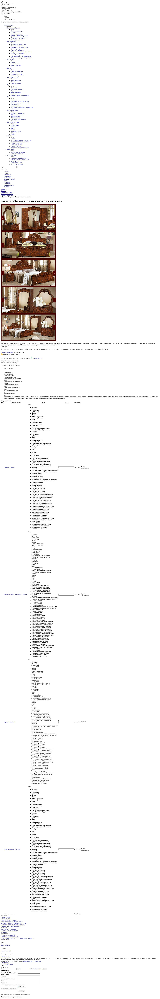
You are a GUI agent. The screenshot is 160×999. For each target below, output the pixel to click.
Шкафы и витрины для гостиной (20, 101)
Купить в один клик (18, 352)
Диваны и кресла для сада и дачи (20, 159)
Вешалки (13, 93)
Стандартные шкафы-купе (18, 152)
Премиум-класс (15, 926)
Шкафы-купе (11, 149)
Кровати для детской (16, 143)
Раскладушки (14, 161)
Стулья (13, 81)
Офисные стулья (15, 117)
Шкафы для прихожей (17, 89)
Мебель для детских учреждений (20, 147)
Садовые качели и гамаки (18, 164)
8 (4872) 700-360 (37, 358)
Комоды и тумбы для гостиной (19, 102)
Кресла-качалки (15, 67)
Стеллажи (13, 120)
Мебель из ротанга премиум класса (21, 56)
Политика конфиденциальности (32, 961)
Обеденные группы (12, 77)
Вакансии (7, 177)
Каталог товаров (8, 25)
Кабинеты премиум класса (18, 53)
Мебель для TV (15, 104)
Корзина (6, 186)
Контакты (7, 182)
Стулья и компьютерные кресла (20, 141)
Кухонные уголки (16, 83)
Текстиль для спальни (17, 40)
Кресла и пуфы (15, 64)
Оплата (9, 930)
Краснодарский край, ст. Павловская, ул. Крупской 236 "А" (18, 938)
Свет (12, 132)
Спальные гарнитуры (17, 31)
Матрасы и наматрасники (18, 38)
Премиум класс (11, 41)
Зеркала (13, 129)
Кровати (13, 32)
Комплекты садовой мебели (18, 158)
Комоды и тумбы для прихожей (20, 95)
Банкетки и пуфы (16, 92)
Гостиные (10, 96)
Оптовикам (7, 183)
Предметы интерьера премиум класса (21, 58)
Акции (6, 180)
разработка (5, 962)
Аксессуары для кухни (17, 76)
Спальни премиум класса (18, 46)
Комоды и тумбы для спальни (19, 35)
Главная (6, 171)
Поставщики (7, 176)
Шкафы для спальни (16, 34)
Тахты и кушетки (16, 65)
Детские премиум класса (18, 49)
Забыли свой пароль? (36, 968)
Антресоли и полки (16, 105)
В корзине (10, 352)
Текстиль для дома (16, 131)
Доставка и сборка (9, 179)
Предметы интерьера (13, 122)
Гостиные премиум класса (18, 44)
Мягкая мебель (11, 59)
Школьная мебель (16, 146)
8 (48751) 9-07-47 (5, 951)
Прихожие (10, 84)
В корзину (3, 352)
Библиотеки (14, 108)
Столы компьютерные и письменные (21, 140)
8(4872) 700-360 (5, 945)
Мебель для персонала (17, 114)
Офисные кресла (15, 116)
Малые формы (15, 125)
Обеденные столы (16, 80)
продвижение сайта (7, 964)
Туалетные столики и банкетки (19, 37)
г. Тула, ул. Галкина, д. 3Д (8, 935)
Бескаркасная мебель (16, 162)
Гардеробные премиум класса (19, 55)
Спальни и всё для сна (13, 28)
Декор (12, 134)
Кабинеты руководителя (17, 113)
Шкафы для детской (16, 144)
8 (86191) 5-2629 (5, 956)
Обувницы (14, 90)
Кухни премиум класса (17, 50)
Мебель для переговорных (18, 119)
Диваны (13, 62)
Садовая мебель (11, 155)
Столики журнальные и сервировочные (22, 107)
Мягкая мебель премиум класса (19, 47)
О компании (7, 174)
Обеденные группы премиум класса (21, 52)
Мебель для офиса (12, 110)
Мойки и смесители (16, 74)
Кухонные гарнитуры (17, 71)
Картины (13, 126)
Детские (9, 135)
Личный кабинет (9, 185)
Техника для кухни (16, 73)
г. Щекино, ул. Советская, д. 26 (9, 936)
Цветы (12, 128)
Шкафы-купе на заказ (17, 153)
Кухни (9, 68)
